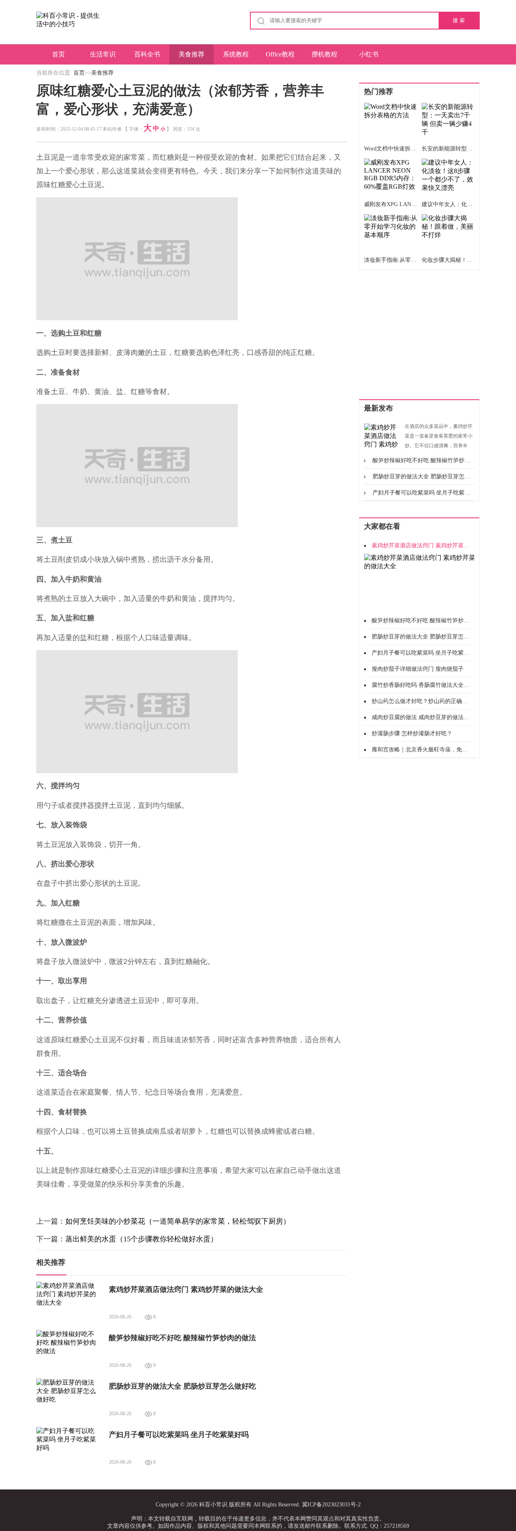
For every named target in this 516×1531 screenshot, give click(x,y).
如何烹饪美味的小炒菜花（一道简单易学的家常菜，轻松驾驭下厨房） (177, 1221)
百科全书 (147, 54)
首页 (58, 54)
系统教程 (236, 54)
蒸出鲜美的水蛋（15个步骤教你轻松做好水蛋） (141, 1239)
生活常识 (103, 54)
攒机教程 (324, 54)
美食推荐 (191, 54)
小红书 (369, 54)
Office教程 (280, 54)
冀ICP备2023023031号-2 (331, 1505)
